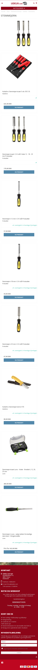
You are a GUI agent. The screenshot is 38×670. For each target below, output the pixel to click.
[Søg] (33, 3)
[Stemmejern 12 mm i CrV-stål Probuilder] (19, 198)
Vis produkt (19, 107)
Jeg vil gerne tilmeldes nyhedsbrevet (20, 648)
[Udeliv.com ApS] (19, 3)
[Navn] (19, 641)
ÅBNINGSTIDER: (19, 602)
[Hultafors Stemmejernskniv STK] (19, 386)
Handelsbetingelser (19, 599)
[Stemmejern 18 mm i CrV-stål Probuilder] (19, 261)
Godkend (19, 652)
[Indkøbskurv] (36, 3)
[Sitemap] (36, 657)
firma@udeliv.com (12, 584)
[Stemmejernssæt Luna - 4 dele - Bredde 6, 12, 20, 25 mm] (19, 449)
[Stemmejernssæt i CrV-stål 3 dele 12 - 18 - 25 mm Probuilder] (19, 134)
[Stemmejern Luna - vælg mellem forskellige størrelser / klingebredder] (19, 514)
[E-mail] (19, 645)
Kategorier (18, 8)
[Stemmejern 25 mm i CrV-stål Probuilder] (19, 324)
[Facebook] (2, 663)
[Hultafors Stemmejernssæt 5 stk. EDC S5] (19, 71)
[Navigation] (2, 3)
